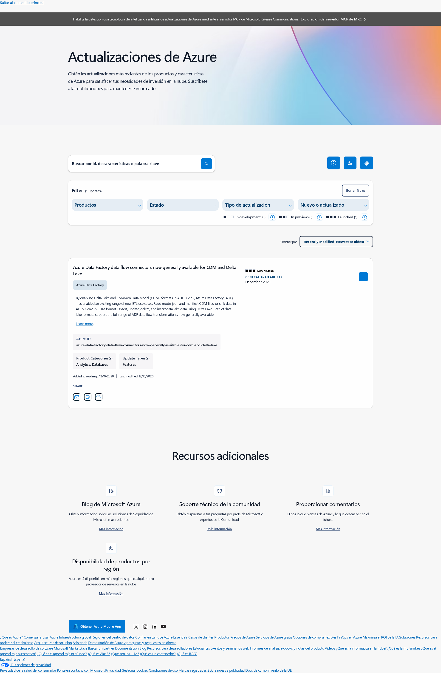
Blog (142, 648)
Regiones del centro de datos (113, 637)
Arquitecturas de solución (53, 642)
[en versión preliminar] (319, 217)
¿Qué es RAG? (186, 653)
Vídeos (330, 648)
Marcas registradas (192, 670)
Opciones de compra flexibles (314, 637)
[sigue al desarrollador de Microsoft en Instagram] (145, 626)
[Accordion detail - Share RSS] (87, 397)
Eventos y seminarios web (230, 648)
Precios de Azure (242, 637)
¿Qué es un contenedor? (157, 653)
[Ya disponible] (364, 217)
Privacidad (113, 670)
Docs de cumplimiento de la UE (268, 670)
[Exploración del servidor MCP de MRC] (366, 163)
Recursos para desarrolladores (169, 648)
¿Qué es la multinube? (403, 648)
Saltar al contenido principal (22, 2)
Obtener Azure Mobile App (100, 626)
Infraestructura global (75, 637)
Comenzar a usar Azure (41, 637)
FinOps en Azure (349, 637)
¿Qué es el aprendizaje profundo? (62, 653)
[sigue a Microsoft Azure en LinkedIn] (154, 626)
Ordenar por (288, 242)
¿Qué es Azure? (11, 637)
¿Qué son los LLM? (125, 653)
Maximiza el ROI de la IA (380, 637)
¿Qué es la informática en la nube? (361, 648)
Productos (221, 637)
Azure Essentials (175, 637)
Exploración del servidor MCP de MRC (331, 19)
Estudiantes (201, 648)
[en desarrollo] (272, 217)
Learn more (84, 323)
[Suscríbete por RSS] (350, 163)
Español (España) (12, 659)
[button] (333, 163)
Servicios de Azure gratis (274, 637)
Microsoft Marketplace (70, 648)
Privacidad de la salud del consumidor (28, 670)
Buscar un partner (101, 648)
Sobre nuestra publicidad (225, 670)
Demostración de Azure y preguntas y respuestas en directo (132, 642)
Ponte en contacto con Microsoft (81, 670)
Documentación (127, 648)
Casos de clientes (201, 637)
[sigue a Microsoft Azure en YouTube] (163, 626)
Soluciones (407, 637)
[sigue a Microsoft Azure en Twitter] (136, 626)
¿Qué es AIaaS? (99, 653)
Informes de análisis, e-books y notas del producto (287, 648)
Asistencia (80, 642)
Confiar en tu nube (149, 637)
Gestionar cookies (135, 670)
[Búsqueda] (206, 163)
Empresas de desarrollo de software (26, 648)
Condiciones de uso (164, 670)
